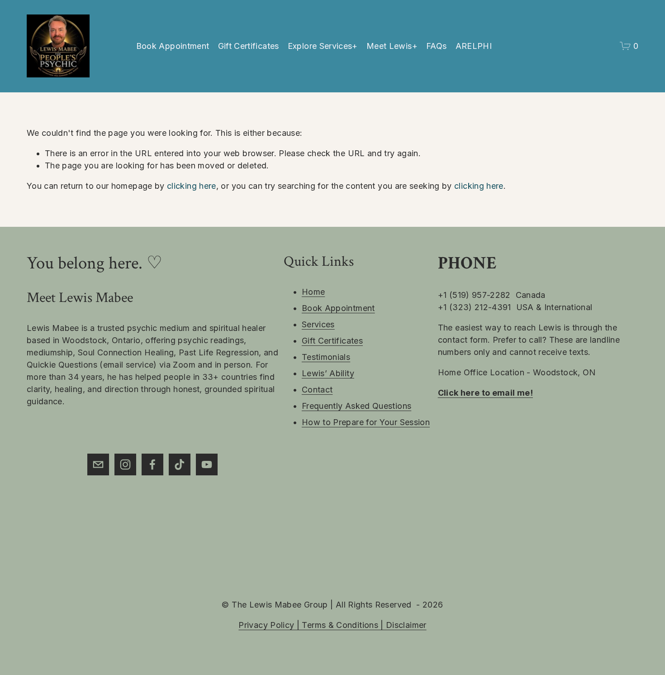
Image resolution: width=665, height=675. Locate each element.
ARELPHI (474, 46)
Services (318, 324)
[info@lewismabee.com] (98, 464)
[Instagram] (125, 464)
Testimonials (326, 357)
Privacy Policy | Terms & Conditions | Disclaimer (332, 625)
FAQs (436, 46)
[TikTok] (179, 464)
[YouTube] (207, 464)
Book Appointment (172, 46)
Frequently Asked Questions (356, 406)
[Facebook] (152, 464)
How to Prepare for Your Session (366, 422)
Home (313, 292)
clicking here (191, 186)
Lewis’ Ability (328, 373)
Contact (317, 389)
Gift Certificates (248, 46)
